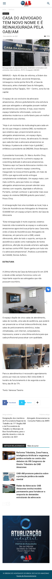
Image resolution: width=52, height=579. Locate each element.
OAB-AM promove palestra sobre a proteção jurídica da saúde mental (32, 476)
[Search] (48, 3)
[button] (4, 3)
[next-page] (8, 503)
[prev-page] (4, 503)
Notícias (11, 9)
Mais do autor (33, 446)
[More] (37, 402)
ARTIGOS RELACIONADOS (14, 446)
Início (4, 9)
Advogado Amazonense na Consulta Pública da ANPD (38, 419)
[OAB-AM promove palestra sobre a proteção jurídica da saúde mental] (9, 476)
